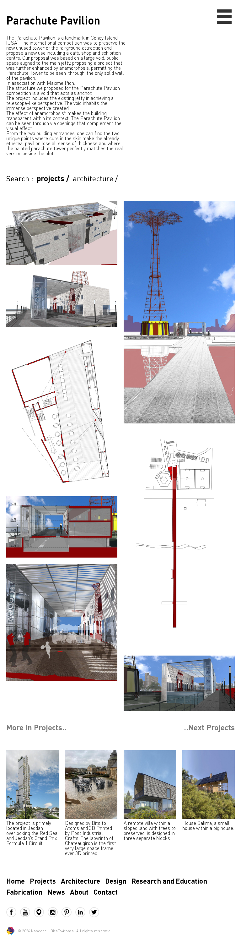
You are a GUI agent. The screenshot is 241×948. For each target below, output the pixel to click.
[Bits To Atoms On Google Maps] (41, 912)
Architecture (80, 880)
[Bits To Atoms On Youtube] (27, 912)
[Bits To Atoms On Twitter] (94, 912)
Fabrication (24, 891)
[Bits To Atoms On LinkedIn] (82, 912)
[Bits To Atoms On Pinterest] (68, 912)
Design (115, 880)
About (79, 891)
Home (15, 880)
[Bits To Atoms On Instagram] (55, 912)
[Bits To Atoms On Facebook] (13, 912)
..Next (209, 727)
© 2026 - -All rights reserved (64, 931)
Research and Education (169, 880)
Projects (43, 880)
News (56, 891)
